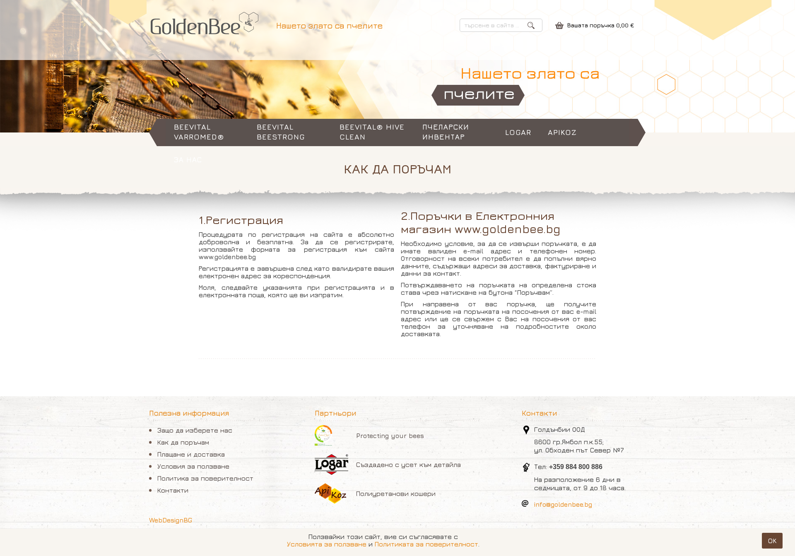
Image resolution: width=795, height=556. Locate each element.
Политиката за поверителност (426, 544)
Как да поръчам (183, 442)
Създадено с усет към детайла (408, 464)
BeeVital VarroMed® (199, 132)
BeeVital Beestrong (281, 132)
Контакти (172, 490)
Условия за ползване (193, 466)
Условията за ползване (326, 544)
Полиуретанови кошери (396, 493)
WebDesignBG (170, 520)
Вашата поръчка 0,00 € (600, 25)
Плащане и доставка (191, 454)
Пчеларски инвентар (445, 132)
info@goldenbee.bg (563, 504)
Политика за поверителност (205, 478)
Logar (518, 132)
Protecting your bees (390, 435)
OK (772, 540)
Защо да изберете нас (194, 430)
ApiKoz (562, 132)
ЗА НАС (188, 159)
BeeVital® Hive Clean (372, 132)
